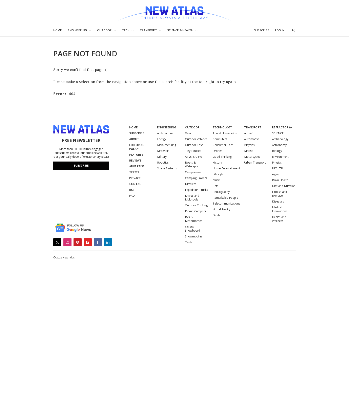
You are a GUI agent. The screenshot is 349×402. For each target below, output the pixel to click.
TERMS (134, 172)
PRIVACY (135, 178)
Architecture (165, 133)
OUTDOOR (104, 30)
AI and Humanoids (225, 133)
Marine (248, 151)
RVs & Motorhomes (193, 219)
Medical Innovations (279, 209)
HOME (57, 30)
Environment (280, 156)
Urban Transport (255, 162)
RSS (131, 190)
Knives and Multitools (192, 197)
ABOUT (134, 139)
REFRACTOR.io (282, 127)
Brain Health (280, 180)
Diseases (278, 201)
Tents (188, 242)
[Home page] (174, 12)
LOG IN (280, 30)
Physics (277, 162)
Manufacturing (166, 145)
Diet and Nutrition (283, 186)
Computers (220, 139)
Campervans (193, 172)
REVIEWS (135, 160)
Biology (277, 151)
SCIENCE (278, 133)
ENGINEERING (77, 30)
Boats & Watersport (192, 164)
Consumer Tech (223, 145)
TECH (125, 30)
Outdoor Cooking (196, 205)
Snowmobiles (194, 236)
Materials (163, 151)
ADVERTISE (136, 166)
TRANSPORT (148, 30)
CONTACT (136, 184)
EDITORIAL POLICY (136, 147)
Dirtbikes (191, 184)
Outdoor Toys (194, 145)
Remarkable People (225, 197)
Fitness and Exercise (279, 193)
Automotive (252, 139)
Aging (275, 174)
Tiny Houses (193, 151)
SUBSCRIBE (261, 30)
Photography (221, 192)
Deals (216, 215)
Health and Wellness (279, 219)
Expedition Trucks (196, 190)
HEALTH (277, 168)
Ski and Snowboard (192, 228)
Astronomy (279, 145)
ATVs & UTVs (193, 156)
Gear (188, 133)
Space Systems (167, 168)
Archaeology (280, 139)
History (217, 162)
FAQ (132, 195)
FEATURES (136, 154)
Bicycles (249, 145)
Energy (161, 139)
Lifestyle (218, 174)
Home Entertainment (226, 168)
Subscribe (81, 165)
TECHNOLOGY (222, 127)
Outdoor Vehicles (196, 139)
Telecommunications (226, 203)
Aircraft (249, 133)
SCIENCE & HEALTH (180, 30)
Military (162, 156)
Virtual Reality (221, 209)
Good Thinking (222, 156)
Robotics (163, 162)
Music (216, 180)
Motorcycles (252, 156)
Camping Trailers (196, 178)
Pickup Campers (195, 211)
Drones (217, 151)
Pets (216, 186)
